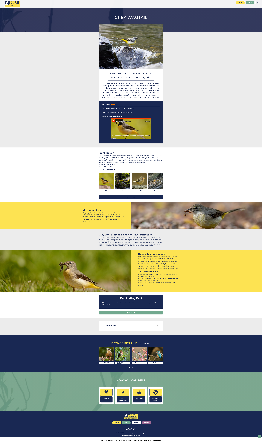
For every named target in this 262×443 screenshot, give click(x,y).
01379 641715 (120, 433)
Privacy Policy (136, 435)
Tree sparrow (139, 363)
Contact (146, 422)
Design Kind (157, 440)
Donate (240, 2)
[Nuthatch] (106, 354)
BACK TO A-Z (131, 313)
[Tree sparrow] (139, 354)
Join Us (250, 2)
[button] (232, 3)
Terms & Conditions (127, 435)
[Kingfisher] (155, 354)
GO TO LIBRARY (144, 343)
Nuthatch (106, 363)
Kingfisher (156, 363)
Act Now (136, 422)
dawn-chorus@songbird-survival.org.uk (135, 433)
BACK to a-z (131, 197)
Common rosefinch (120, 363)
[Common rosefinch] (122, 354)
